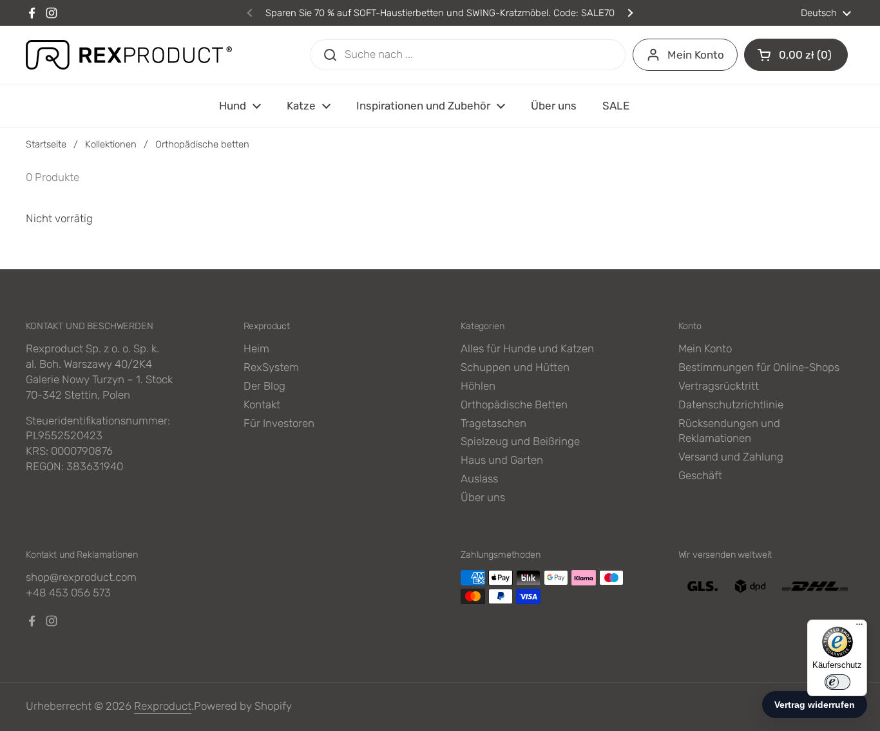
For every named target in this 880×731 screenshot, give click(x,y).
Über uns (483, 497)
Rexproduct (162, 705)
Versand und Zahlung (730, 456)
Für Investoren (279, 423)
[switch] (837, 682)
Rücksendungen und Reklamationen (729, 431)
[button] (796, 55)
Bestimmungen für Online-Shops (758, 367)
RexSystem (271, 367)
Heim (256, 348)
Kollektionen (111, 144)
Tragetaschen (493, 423)
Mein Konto (695, 54)
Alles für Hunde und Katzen (527, 348)
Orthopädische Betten (514, 404)
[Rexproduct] (129, 55)
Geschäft (700, 475)
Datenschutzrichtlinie (730, 404)
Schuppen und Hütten (515, 367)
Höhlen (478, 385)
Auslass (479, 478)
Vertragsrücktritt (718, 385)
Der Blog (264, 385)
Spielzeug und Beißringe (520, 441)
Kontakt (262, 404)
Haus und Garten (502, 459)
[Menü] (859, 627)
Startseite (46, 144)
